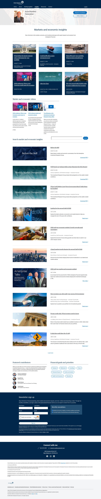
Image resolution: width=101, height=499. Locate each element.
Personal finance (56, 372)
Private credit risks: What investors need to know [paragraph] (64, 313)
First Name (21, 405)
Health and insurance (57, 376)
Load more (50, 353)
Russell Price (20, 378)
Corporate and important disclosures (22, 487)
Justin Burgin (20, 386)
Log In (85, 6)
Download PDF (84, 157)
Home (15, 6)
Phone (20, 410)
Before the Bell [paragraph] (54, 147)
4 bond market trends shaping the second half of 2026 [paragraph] (66, 249)
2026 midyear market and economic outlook (34, 114)
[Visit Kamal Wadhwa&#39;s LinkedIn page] (54, 456)
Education (69, 376)
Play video (85, 281)
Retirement (63, 368)
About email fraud (65, 487)
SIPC (48, 432)
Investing (72, 368)
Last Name (36, 405)
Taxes (79, 368)
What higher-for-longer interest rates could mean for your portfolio (23, 57)
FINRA (44, 432)
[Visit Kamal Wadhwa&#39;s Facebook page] (47, 456)
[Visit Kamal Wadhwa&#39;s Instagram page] (51, 456)
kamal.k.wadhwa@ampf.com (57, 448)
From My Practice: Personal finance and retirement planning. (66, 412)
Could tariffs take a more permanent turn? (47, 56)
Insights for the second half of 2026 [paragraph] (60, 208)
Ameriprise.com (11, 487)
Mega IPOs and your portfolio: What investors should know (75, 56)
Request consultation (80, 12)
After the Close (44, 83)
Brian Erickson (21, 382)
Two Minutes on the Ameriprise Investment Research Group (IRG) (49, 115)
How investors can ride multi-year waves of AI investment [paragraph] (67, 294)
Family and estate (68, 372)
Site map (72, 487)
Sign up (33, 423)
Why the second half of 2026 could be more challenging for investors (76, 84)
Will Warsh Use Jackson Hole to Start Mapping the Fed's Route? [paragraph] (68, 166)
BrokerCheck (63, 463)
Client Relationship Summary (35, 487)
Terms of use (44, 487)
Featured (54, 368)
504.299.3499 (43, 448)
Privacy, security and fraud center (54, 487)
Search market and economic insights (28, 139)
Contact (50, 6)
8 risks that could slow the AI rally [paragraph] (60, 333)
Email (35, 410)
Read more (85, 218)
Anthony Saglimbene (22, 373)
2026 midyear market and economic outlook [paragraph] (63, 269)
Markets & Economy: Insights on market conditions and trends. (66, 410)
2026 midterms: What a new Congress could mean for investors (24, 84)
